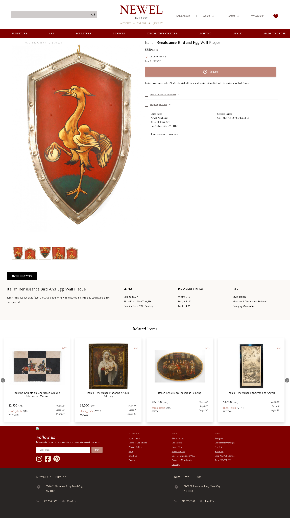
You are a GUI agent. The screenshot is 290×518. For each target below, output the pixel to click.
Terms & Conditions (138, 442)
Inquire (214, 71)
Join (97, 449)
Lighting (205, 33)
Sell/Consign (183, 15)
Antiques (219, 438)
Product (37, 43)
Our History (177, 442)
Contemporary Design (225, 442)
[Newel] (37, 428)
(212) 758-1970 (229, 118)
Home (27, 43)
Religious (56, 43)
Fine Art (218, 447)
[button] (211, 94)
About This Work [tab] (22, 276)
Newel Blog (177, 447)
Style (237, 33)
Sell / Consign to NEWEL (183, 456)
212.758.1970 (50, 501)
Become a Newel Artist (182, 460)
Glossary (176, 464)
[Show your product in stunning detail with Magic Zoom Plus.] (78, 138)
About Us (208, 15)
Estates (132, 460)
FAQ (131, 451)
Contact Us (232, 15)
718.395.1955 (188, 501)
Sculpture (84, 33)
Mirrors (119, 33)
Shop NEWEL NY (223, 460)
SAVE (65, 348)
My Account (257, 15)
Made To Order (274, 33)
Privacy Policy (135, 447)
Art (51, 33)
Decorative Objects (162, 33)
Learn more (173, 134)
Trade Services (178, 451)
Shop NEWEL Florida (224, 456)
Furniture (19, 33)
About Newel (178, 438)
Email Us (244, 118)
